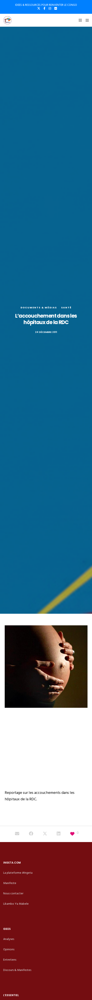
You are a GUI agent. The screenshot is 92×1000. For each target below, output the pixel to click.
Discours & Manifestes (17, 970)
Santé (66, 307)
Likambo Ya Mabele (16, 903)
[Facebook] (44, 8)
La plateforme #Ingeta (18, 872)
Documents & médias (39, 307)
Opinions (8, 949)
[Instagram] (50, 8)
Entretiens (9, 959)
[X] (38, 8)
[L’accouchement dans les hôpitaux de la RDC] (17, 834)
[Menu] (85, 20)
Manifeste (9, 883)
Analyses (8, 939)
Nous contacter (13, 893)
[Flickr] (55, 8)
